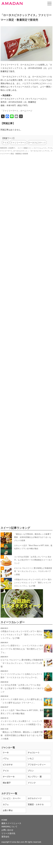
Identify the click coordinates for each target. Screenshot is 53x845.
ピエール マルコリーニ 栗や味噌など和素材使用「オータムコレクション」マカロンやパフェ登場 (33, 571)
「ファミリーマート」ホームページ (16, 110)
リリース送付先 (8, 833)
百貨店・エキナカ (36, 804)
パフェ (6, 758)
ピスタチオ (8, 764)
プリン (31, 770)
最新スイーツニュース (11, 823)
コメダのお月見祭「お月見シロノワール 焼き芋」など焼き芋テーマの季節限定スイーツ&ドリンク (33, 559)
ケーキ (6, 752)
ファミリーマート (18, 142)
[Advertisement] (26, 283)
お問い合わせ (7, 830)
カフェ (6, 804)
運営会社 (5, 836)
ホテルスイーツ (35, 798)
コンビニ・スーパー (12, 798)
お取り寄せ (8, 810)
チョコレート (34, 752)
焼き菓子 (7, 782)
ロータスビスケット (37, 142)
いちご (31, 758)
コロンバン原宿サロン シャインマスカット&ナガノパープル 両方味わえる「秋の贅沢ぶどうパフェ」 (22, 648)
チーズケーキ (9, 776)
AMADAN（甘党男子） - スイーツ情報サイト (16, 148)
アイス (5, 142)
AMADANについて (9, 826)
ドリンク (32, 782)
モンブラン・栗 (35, 776)
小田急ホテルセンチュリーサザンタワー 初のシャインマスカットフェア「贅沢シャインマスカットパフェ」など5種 (32, 582)
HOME (4, 819)
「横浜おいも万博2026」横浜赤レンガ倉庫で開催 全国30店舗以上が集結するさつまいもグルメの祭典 (32, 537)
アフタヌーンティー (37, 764)
